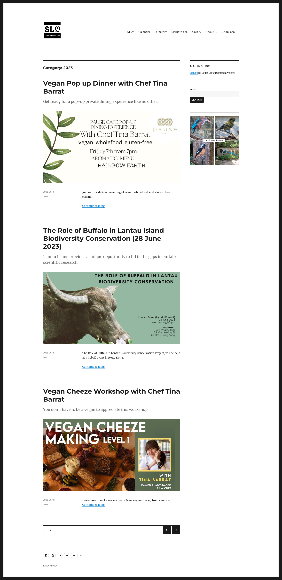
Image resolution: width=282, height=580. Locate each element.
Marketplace (179, 31)
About (210, 31)
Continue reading (93, 205)
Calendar (144, 31)
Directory (161, 31)
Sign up (194, 73)
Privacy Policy (50, 565)
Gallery (196, 31)
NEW (130, 31)
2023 (45, 196)
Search (193, 89)
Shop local (228, 31)
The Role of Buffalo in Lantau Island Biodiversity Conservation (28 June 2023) (103, 238)
